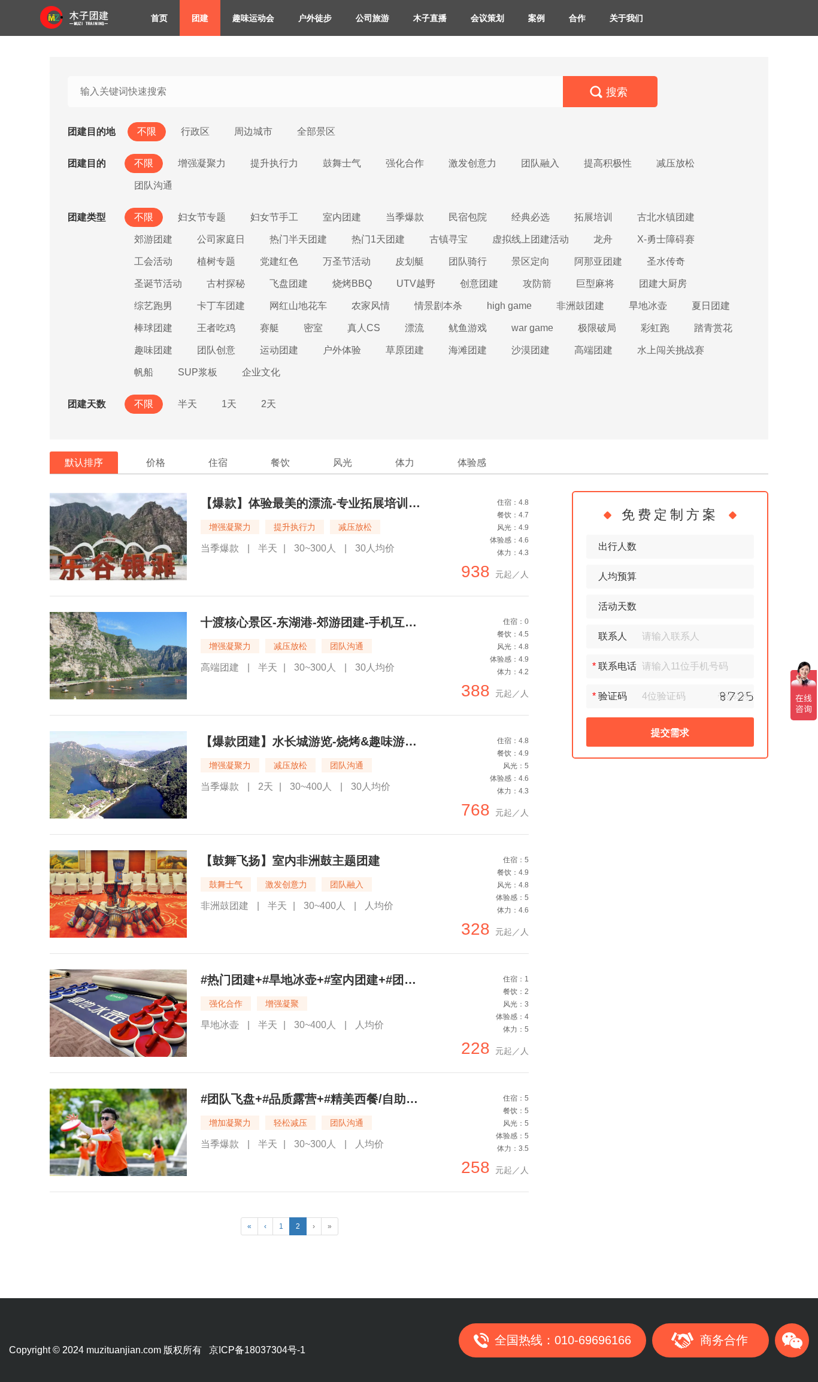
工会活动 (153, 261)
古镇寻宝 (448, 239)
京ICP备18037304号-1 (257, 1350)
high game (509, 306)
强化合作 (405, 163)
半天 (187, 404)
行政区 (195, 131)
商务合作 (724, 1340)
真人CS (363, 328)
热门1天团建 (378, 239)
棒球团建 (153, 328)
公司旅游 (372, 18)
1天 (229, 404)
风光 (342, 462)
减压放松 (675, 163)
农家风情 (371, 306)
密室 (313, 328)
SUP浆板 (197, 372)
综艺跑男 (153, 306)
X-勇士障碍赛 (666, 239)
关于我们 (626, 18)
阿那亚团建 (598, 261)
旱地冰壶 (648, 306)
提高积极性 (608, 163)
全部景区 (316, 131)
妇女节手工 (274, 217)
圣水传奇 (666, 261)
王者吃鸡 (216, 328)
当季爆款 (405, 217)
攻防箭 (537, 283)
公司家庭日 (221, 239)
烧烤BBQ (352, 283)
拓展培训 (593, 217)
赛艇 (269, 328)
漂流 (414, 328)
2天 (268, 404)
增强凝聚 (282, 1003)
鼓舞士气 (342, 163)
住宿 (218, 462)
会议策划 (487, 18)
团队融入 (540, 163)
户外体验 (342, 350)
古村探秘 (226, 283)
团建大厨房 (663, 283)
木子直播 (430, 18)
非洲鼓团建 (580, 306)
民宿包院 (468, 217)
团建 (200, 18)
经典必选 (530, 217)
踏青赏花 (713, 328)
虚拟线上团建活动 (530, 239)
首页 (159, 18)
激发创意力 (472, 163)
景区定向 (530, 261)
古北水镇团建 (666, 217)
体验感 (472, 462)
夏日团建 (711, 306)
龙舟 (603, 239)
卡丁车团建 (221, 306)
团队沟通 (153, 185)
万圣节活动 (347, 261)
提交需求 (670, 733)
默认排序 (84, 462)
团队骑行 (468, 261)
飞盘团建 (288, 283)
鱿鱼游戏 (468, 328)
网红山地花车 (298, 306)
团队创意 (216, 350)
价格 (155, 462)
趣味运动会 (253, 18)
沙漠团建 (530, 350)
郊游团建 (153, 239)
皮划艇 (409, 261)
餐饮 (280, 462)
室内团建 (342, 217)
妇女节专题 (202, 217)
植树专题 (216, 261)
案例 (536, 18)
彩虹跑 (655, 328)
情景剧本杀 (438, 306)
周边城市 (253, 131)
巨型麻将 (595, 283)
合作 (577, 18)
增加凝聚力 (230, 1123)
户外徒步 (315, 18)
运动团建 (279, 350)
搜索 (617, 92)
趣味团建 (153, 350)
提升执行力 (274, 163)
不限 (146, 131)
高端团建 (593, 350)
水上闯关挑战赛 (670, 350)
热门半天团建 (298, 239)
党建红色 (279, 261)
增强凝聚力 (202, 163)
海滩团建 (468, 350)
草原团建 (405, 350)
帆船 (143, 372)
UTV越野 (415, 283)
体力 (404, 462)
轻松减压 (290, 1123)
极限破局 (597, 328)
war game (532, 328)
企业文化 (261, 372)
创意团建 (479, 283)
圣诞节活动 (158, 283)
